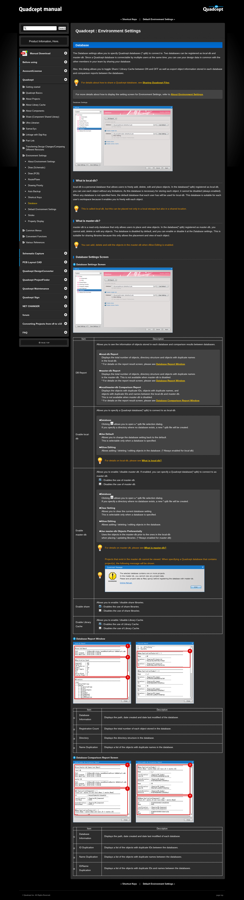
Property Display (36, 221)
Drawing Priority (35, 185)
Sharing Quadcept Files (156, 82)
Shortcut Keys (35, 197)
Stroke (31, 215)
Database (32, 203)
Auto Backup (34, 191)
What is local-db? (152, 460)
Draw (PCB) (33, 173)
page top (219, 895)
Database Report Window (170, 364)
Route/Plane (34, 179)
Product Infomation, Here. (44, 41)
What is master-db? (155, 547)
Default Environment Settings (42, 209)
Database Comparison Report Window (177, 400)
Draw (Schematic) (36, 167)
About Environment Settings (41, 161)
